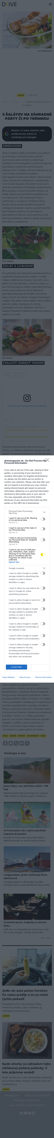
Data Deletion (8, 677)
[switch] (43, 519)
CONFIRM (16, 667)
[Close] (48, 461)
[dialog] (27, 569)
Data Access (25, 677)
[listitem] (27, 512)
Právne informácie (43, 677)
